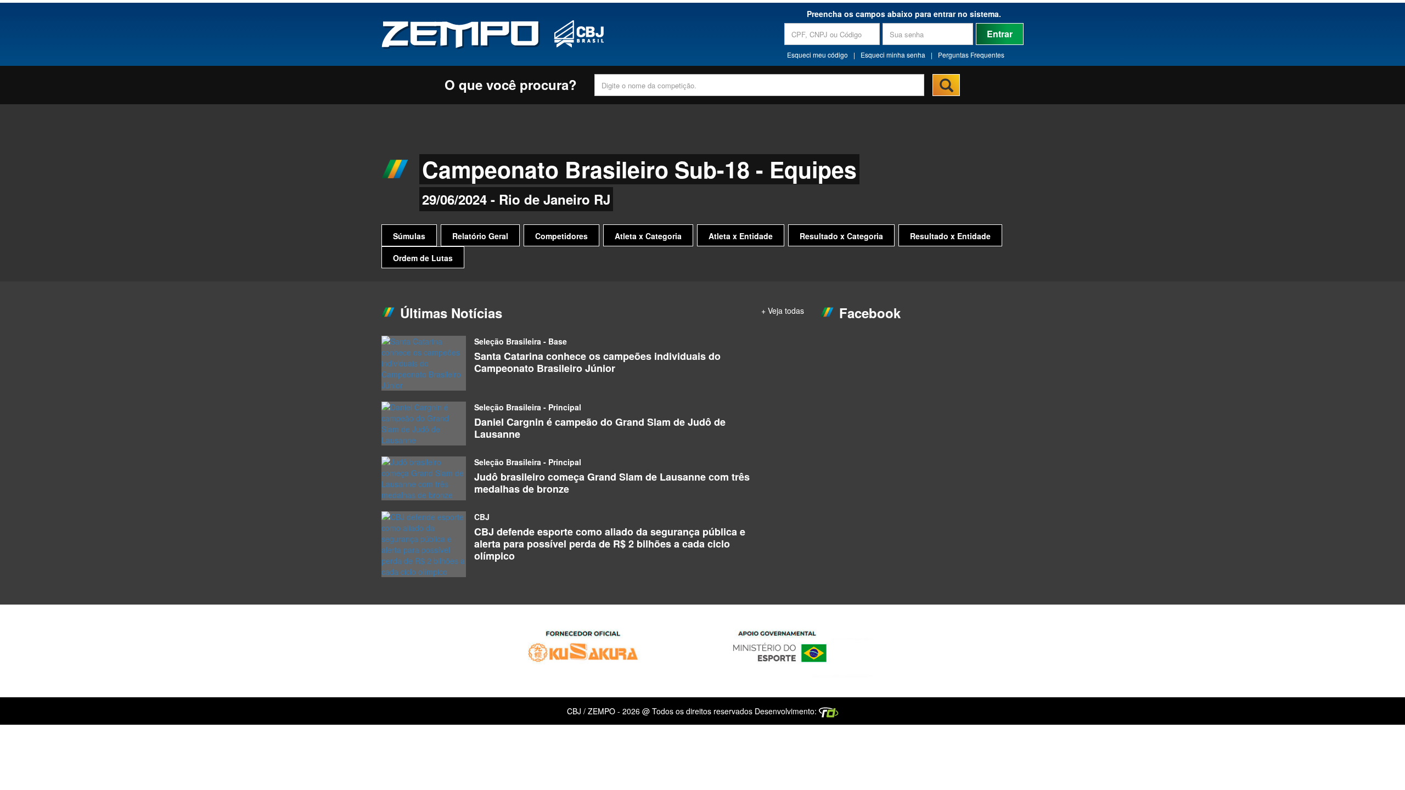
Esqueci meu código (817, 54)
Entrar (1000, 33)
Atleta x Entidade (741, 235)
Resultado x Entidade (950, 235)
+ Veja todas (782, 310)
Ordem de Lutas (423, 257)
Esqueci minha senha (893, 54)
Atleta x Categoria (648, 235)
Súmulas (409, 235)
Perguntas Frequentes (971, 54)
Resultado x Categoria (841, 235)
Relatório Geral (480, 235)
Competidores (561, 235)
